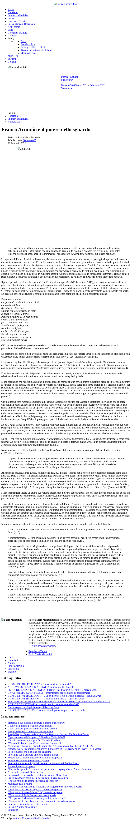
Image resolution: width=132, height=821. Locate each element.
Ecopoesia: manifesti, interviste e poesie (28, 804)
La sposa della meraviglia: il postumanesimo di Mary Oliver (38, 775)
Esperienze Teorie (37, 651)
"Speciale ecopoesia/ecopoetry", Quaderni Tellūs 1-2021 (36, 737)
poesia (11, 657)
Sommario (13, 809)
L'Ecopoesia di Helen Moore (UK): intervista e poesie (35, 792)
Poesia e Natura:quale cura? (69, 78)
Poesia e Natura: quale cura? (22, 807)
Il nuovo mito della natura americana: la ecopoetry (33, 780)
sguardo (12, 671)
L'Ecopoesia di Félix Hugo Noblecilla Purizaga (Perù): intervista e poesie (45, 786)
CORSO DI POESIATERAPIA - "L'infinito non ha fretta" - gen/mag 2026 (46, 698)
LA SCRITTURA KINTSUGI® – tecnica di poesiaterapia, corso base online (47, 710)
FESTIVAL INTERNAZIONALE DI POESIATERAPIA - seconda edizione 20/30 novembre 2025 (59, 701)
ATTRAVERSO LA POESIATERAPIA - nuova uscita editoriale (41, 687)
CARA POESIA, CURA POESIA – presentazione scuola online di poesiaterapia (49, 692)
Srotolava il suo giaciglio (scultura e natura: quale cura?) (36, 722)
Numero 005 (29, 140)
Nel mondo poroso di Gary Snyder (25, 772)
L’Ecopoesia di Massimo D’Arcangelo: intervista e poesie (37, 798)
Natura (11, 663)
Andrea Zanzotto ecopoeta (21, 766)
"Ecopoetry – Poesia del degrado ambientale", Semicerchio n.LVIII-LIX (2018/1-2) (50, 746)
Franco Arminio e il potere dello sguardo (28, 760)
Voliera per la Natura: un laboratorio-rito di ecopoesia (35, 757)
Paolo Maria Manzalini (40, 654)
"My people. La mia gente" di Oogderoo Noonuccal (34, 743)
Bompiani (13, 660)
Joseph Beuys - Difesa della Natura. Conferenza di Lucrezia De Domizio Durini (48, 734)
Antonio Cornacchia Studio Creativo (31, 818)
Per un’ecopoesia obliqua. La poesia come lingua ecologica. (38, 778)
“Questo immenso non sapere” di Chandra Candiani (34, 740)
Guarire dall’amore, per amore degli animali (30, 725)
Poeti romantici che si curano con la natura (29, 751)
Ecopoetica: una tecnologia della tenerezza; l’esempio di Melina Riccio (43, 763)
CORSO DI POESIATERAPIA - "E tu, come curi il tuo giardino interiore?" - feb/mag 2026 (54, 695)
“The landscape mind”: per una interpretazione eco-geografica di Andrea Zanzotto (49, 769)
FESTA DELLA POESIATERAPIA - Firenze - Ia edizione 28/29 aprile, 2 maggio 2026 (52, 689)
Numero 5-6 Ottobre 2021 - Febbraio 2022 (83, 85)
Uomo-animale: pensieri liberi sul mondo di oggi (32, 728)
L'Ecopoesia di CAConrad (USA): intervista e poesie (35, 789)
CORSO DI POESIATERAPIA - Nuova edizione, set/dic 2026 (40, 684)
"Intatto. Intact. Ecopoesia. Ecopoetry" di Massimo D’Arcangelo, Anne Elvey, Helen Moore (54, 748)
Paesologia (13, 668)
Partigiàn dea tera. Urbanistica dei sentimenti (30, 731)
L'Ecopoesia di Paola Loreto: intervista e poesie (32, 795)
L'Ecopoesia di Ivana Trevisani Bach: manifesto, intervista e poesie (41, 801)
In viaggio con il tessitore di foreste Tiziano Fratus (33, 754)
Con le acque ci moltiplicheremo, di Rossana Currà (33, 707)
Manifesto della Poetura (20, 783)
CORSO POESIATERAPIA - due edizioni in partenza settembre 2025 (43, 704)
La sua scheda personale (42, 645)
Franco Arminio (16, 665)
